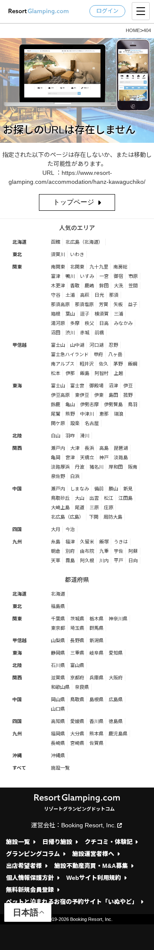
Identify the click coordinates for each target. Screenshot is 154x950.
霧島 (70, 560)
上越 (118, 373)
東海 (17, 385)
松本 (55, 373)
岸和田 (116, 466)
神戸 (104, 457)
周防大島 (113, 516)
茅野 (118, 363)
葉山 (70, 313)
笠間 (133, 285)
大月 (55, 529)
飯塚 (104, 541)
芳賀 (103, 304)
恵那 (104, 413)
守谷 (55, 295)
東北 (17, 254)
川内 (104, 560)
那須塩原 (84, 304)
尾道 (79, 507)
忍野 (113, 345)
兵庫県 (96, 677)
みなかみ (123, 323)
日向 (133, 560)
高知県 (58, 721)
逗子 (84, 313)
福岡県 (58, 733)
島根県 (96, 699)
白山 (55, 435)
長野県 (77, 640)
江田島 (125, 498)
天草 (55, 560)
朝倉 (55, 551)
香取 (75, 285)
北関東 (77, 266)
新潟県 (96, 640)
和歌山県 (60, 687)
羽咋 (70, 435)
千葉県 (58, 618)
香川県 (96, 721)
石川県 (58, 665)
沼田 (55, 332)
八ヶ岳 (115, 354)
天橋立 (87, 457)
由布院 (87, 551)
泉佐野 (58, 476)
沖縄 (17, 755)
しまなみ (79, 488)
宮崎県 (77, 743)
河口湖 (96, 345)
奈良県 (82, 687)
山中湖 (77, 345)
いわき (77, 254)
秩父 (89, 323)
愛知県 (116, 652)
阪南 (132, 466)
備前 (99, 488)
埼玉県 (77, 628)
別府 (70, 551)
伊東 (99, 395)
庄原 (108, 507)
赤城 (84, 332)
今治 (70, 529)
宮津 (70, 457)
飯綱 (132, 363)
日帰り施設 (57, 842)
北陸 (17, 435)
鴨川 (70, 276)
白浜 (75, 476)
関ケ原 (58, 423)
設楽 (75, 423)
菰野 (128, 395)
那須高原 (60, 304)
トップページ (73, 202)
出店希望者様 (24, 866)
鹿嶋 (89, 285)
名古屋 (92, 423)
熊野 (70, 413)
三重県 (77, 652)
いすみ (87, 276)
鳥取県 (77, 699)
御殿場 (96, 385)
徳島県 (116, 721)
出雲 (94, 498)
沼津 (113, 385)
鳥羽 (132, 404)
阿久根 (87, 560)
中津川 (87, 413)
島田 (113, 395)
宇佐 (118, 551)
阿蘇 (133, 551)
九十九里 (98, 266)
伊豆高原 (60, 395)
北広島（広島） (67, 516)
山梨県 (58, 640)
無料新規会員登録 (30, 890)
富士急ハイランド (70, 354)
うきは (121, 541)
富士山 (58, 345)
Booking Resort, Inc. (88, 825)
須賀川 (58, 254)
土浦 (70, 295)
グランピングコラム (33, 854)
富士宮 (77, 385)
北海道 (19, 242)
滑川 (84, 435)
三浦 (118, 313)
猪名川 (96, 466)
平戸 (118, 560)
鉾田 (104, 285)
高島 (104, 448)
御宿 (118, 276)
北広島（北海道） (84, 242)
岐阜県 (96, 652)
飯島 (84, 373)
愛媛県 (77, 721)
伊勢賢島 (113, 404)
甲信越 (19, 345)
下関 (93, 516)
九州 (17, 541)
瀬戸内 (58, 448)
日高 (104, 323)
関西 (17, 448)
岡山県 (58, 699)
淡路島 (121, 457)
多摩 (75, 323)
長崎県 (58, 743)
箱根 (55, 313)
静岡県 (58, 652)
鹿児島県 (118, 733)
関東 (17, 266)
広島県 (116, 699)
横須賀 (102, 313)
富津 (55, 276)
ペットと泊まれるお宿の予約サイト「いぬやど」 (72, 902)
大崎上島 (60, 507)
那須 (113, 295)
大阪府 (116, 677)
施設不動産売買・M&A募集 (91, 866)
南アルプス (62, 363)
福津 (70, 541)
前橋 (99, 332)
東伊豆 (82, 395)
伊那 (70, 373)
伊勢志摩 (89, 404)
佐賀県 (96, 743)
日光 (99, 295)
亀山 (70, 404)
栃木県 (96, 618)
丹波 (79, 466)
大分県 (77, 733)
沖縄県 (58, 755)
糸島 (55, 541)
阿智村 (102, 373)
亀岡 (55, 457)
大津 (75, 448)
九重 (104, 551)
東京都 (58, 628)
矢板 (118, 304)
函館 (55, 242)
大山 (79, 498)
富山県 (77, 665)
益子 (132, 304)
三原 (94, 507)
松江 (108, 498)
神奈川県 (118, 618)
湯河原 (58, 323)
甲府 (98, 354)
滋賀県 (58, 677)
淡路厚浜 (60, 466)
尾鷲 (55, 413)
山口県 (58, 708)
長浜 (89, 448)
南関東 (58, 266)
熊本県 (96, 733)
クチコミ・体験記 (109, 842)
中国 (17, 488)
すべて (19, 767)
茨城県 (77, 618)
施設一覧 (60, 767)
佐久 (103, 363)
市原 (133, 276)
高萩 (84, 295)
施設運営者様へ (93, 854)
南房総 (120, 266)
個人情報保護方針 (30, 878)
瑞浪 (118, 413)
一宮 (104, 276)
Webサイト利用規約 (93, 878)
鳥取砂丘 (60, 498)
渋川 (70, 332)
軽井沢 (87, 363)
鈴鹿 (55, 404)
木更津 (58, 285)
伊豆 (128, 385)
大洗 (118, 285)
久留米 (87, 541)
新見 (128, 488)
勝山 (113, 488)
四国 (17, 529)
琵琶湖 (121, 448)
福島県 (58, 606)
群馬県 (96, 628)
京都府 (77, 677)
